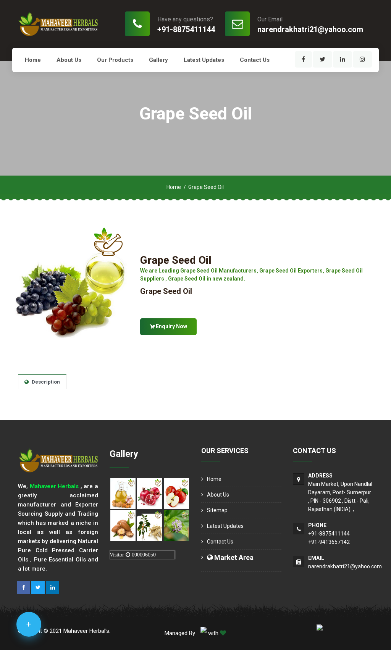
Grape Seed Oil (176, 260)
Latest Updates (204, 59)
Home (33, 59)
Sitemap (217, 510)
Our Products (115, 59)
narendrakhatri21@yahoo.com (310, 29)
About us (69, 59)
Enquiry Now (171, 326)
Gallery (158, 59)
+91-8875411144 (186, 29)
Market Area (233, 557)
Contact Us (255, 59)
